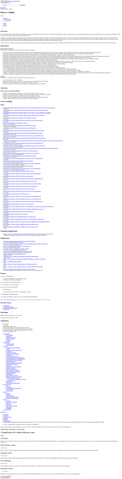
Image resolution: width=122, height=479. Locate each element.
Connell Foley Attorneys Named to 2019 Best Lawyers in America (18, 166)
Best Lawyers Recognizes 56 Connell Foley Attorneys (15, 123)
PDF (4, 25)
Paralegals (8, 394)
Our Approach (6, 333)
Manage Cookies (7, 417)
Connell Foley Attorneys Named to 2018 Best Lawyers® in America (18, 171)
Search (4, 5)
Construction (6, 305)
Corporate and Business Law (12, 356)
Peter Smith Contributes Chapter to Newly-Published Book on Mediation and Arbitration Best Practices (26, 221)
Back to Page (3, 412)
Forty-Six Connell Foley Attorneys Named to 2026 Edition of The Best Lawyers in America (23, 115)
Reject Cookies (12, 429)
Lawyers (8, 393)
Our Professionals (10, 343)
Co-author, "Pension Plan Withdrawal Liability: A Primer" (16, 248)
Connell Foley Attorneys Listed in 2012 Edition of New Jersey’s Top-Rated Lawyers (22, 199)
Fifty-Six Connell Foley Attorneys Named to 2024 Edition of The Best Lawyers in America (23, 130)
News (7, 385)
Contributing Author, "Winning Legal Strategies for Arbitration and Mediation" (20, 256)
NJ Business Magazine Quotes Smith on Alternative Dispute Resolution (19, 241)
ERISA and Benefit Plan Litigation (14, 362)
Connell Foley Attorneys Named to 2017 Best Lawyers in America (18, 176)
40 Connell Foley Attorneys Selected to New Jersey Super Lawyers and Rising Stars (22, 191)
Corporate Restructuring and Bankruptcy (15, 357)
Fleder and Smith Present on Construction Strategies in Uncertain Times (19, 216)
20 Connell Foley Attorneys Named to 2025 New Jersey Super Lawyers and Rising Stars (23, 120)
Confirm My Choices (5, 477)
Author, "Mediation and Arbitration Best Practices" (14, 254)
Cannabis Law (9, 351)
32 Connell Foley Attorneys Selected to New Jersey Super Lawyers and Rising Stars (22, 196)
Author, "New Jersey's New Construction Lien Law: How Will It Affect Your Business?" (23, 266)
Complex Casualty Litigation (12, 354)
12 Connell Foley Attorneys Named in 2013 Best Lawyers (16, 193)
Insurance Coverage (10, 368)
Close (2, 435)
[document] (61, 455)
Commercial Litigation (8, 306)
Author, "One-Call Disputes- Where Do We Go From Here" (16, 246)
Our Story (8, 341)
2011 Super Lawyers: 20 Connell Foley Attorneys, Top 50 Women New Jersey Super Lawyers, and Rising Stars (28, 206)
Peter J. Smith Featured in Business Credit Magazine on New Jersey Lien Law (20, 226)
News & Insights (7, 384)
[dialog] (61, 428)
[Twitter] (5, 415)
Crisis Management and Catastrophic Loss (15, 359)
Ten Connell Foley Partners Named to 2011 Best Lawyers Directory (18, 211)
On (3, 471)
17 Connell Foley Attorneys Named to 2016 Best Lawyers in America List (20, 181)
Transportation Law (10, 380)
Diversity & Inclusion (11, 337)
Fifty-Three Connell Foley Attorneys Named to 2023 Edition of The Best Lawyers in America (24, 138)
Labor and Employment (11, 369)
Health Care (9, 365)
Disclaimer (5, 418)
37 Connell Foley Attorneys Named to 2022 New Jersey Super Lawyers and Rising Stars (23, 143)
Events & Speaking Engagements (13, 388)
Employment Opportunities (12, 398)
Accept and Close (20, 429)
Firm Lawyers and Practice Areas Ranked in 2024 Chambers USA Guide (19, 125)
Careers (5, 392)
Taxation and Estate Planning (12, 378)
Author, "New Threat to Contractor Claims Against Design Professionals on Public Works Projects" (25, 243)
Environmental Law (10, 361)
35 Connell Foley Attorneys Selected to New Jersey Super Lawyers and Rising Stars (22, 183)
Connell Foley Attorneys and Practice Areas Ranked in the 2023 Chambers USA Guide (23, 133)
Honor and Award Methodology (11, 299)
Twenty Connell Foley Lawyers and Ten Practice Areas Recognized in (25, 110)
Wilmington (8, 407)
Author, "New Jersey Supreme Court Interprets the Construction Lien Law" (20, 264)
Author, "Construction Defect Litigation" (12, 261)
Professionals (6, 342)
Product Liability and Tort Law (13, 371)
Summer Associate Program (12, 397)
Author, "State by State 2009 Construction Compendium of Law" (18, 251)
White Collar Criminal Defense (13, 383)
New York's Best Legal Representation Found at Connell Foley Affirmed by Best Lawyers (23, 209)
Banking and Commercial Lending (14, 350)
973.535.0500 (8, 19)
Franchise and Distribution (12, 364)
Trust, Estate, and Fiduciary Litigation (17, 379)
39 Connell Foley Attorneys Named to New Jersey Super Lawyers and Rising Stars (22, 168)
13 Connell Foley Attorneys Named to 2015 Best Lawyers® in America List (20, 186)
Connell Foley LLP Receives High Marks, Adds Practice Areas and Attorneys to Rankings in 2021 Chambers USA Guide (30, 148)
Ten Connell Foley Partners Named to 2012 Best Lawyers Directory (18, 204)
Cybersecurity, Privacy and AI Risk (14, 360)
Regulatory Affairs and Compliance (14, 376)
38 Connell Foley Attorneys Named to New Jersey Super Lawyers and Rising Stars (22, 163)
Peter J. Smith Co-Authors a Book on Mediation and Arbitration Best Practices (20, 224)
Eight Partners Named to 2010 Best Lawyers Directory (15, 214)
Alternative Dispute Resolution (10, 308)
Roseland (5, 18)
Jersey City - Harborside (11, 402)
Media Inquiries (6, 420)
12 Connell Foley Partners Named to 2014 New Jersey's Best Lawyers (19, 188)
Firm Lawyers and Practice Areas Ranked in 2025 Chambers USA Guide (19, 117)
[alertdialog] (61, 455)
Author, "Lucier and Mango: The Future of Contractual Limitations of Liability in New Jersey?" (24, 259)
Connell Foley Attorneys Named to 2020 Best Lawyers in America (18, 161)
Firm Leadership (10, 345)
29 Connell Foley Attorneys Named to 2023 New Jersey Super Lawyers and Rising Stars (23, 135)
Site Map (5, 419)
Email (4, 23)
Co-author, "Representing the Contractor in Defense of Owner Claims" (19, 269)
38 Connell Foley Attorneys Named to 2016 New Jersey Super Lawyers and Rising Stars (23, 178)
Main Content (11, 1)
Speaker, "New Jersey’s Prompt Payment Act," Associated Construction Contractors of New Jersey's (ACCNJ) (28, 234)
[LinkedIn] (6, 414)
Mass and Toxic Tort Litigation (13, 370)
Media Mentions (9, 389)
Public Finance (9, 374)
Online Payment (7, 409)
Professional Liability (11, 373)
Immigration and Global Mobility (13, 366)
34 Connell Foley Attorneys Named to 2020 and (23, 158)
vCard (4, 24)
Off (6, 471)
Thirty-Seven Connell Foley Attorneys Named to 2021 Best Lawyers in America (21, 153)
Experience (8, 336)
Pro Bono (8, 340)
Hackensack (9, 404)
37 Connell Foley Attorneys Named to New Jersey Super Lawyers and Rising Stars (22, 173)
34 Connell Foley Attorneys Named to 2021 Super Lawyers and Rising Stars (20, 150)
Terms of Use (68, 427)
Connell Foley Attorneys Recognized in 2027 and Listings (29, 107)
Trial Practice (6, 309)
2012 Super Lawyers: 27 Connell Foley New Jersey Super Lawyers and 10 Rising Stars (23, 201)
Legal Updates (9, 390)
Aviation (8, 349)
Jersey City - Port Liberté (11, 406)
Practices (5, 346)
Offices (5, 399)
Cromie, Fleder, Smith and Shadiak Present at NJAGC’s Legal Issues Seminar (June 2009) (23, 219)
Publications (9, 387)
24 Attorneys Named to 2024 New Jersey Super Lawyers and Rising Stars (19, 128)
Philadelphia (9, 408)
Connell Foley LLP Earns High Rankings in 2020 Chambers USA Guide (19, 155)
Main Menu (17, 1)
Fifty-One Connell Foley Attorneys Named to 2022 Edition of (24, 145)
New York (8, 403)
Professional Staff (10, 395)
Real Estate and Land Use (12, 375)
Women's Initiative (10, 338)
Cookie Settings (4, 1)
